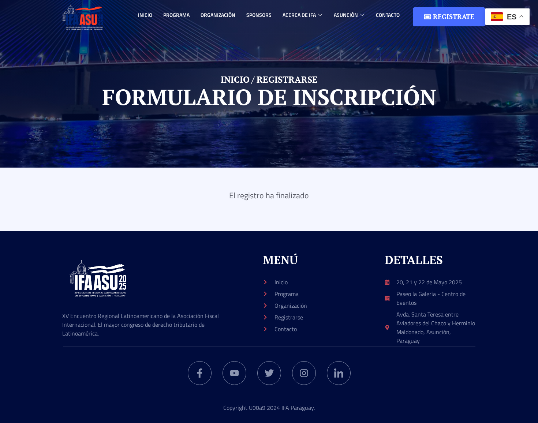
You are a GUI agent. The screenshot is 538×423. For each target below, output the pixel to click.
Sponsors (259, 15)
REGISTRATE (453, 16)
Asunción (346, 15)
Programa (176, 15)
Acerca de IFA (299, 15)
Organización (218, 15)
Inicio (145, 15)
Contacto (388, 15)
